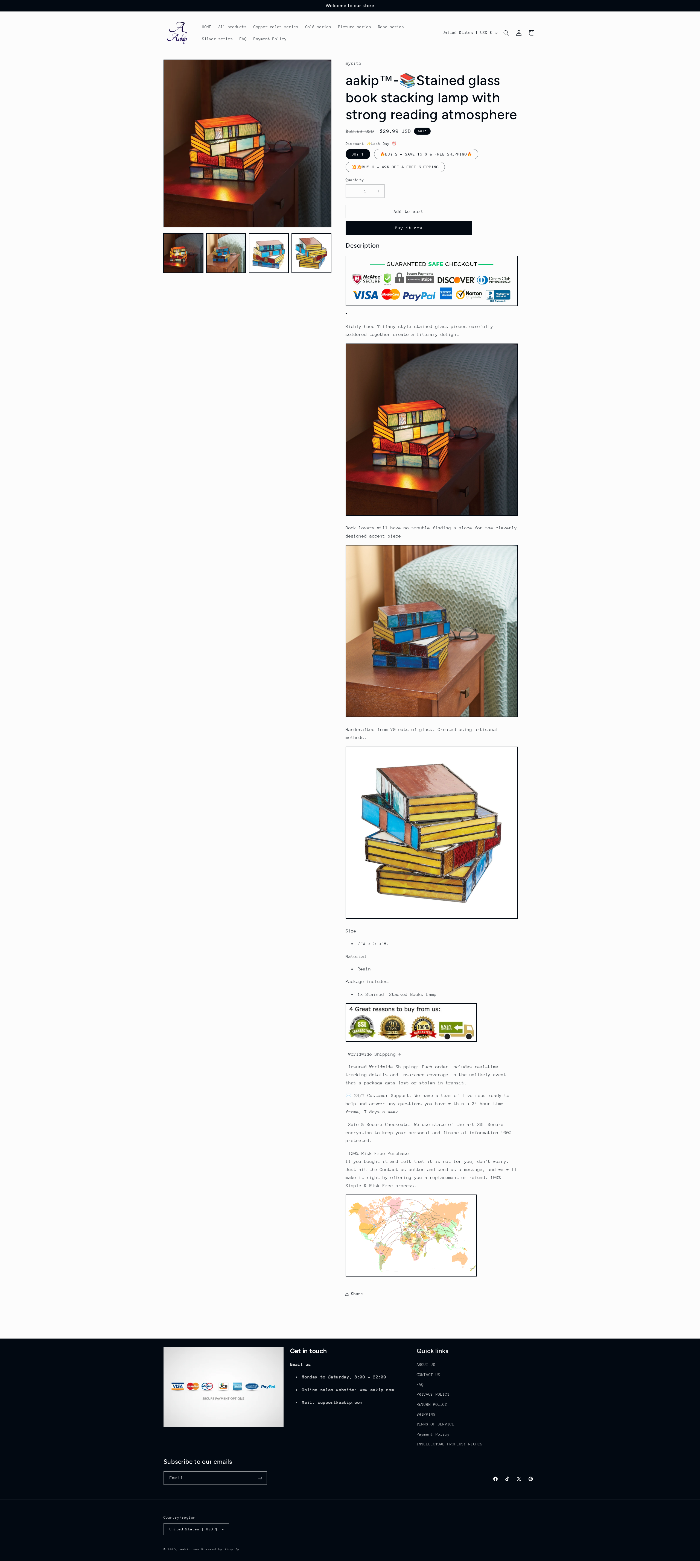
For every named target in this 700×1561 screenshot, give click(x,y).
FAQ (420, 1384)
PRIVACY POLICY (433, 1394)
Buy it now (409, 228)
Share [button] (357, 1294)
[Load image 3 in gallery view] (269, 253)
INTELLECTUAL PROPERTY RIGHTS (450, 1444)
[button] (506, 33)
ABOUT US (426, 1364)
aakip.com (189, 1549)
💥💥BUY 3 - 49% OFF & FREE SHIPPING (395, 167)
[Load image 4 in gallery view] (311, 253)
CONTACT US (428, 1374)
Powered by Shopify (221, 1549)
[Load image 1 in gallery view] (183, 253)
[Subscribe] (260, 1478)
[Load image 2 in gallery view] (226, 253)
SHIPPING (426, 1414)
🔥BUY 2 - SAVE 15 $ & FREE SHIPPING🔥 (426, 154)
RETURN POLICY (432, 1404)
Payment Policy (433, 1434)
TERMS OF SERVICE (435, 1424)
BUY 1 (358, 154)
